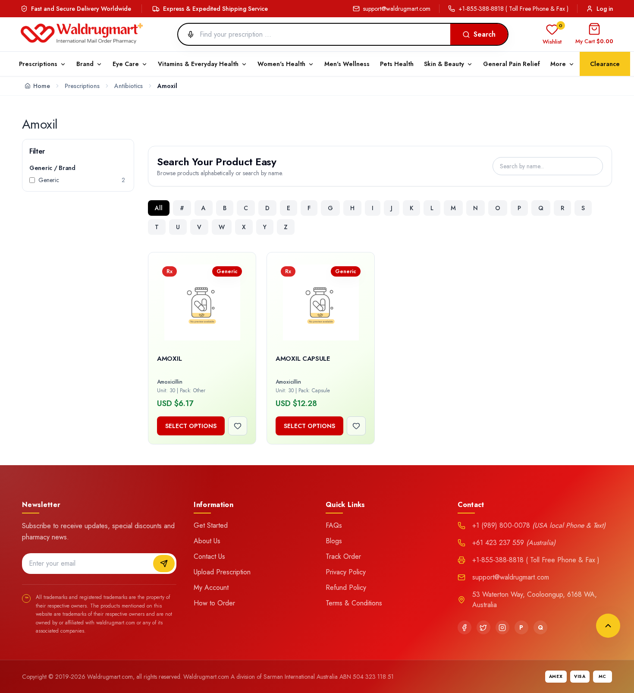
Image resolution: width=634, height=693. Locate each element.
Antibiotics (128, 86)
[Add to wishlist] (237, 425)
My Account (211, 587)
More (558, 64)
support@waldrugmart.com (396, 8)
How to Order (214, 603)
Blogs (334, 541)
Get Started (211, 525)
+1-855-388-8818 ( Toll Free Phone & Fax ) (513, 8)
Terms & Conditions (354, 603)
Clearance (605, 64)
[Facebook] (464, 627)
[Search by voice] (187, 34)
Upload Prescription (222, 572)
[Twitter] (483, 627)
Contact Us (209, 556)
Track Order (343, 556)
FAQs (334, 525)
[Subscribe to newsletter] (164, 563)
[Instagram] (502, 627)
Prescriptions (82, 86)
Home (41, 86)
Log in (604, 8)
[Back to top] (608, 626)
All (159, 208)
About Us (207, 541)
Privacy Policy (346, 572)
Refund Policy (346, 587)
